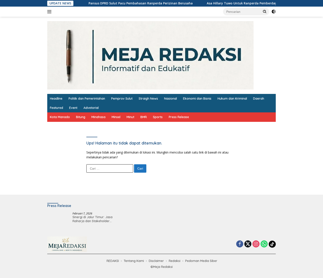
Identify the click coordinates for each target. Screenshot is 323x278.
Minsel (116, 117)
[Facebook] (239, 244)
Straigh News (148, 99)
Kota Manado (60, 117)
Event (73, 108)
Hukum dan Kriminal (232, 99)
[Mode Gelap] (273, 11)
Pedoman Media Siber (201, 261)
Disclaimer (156, 261)
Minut (130, 117)
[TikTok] (272, 244)
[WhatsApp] (264, 244)
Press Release (179, 117)
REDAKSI (113, 261)
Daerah (258, 99)
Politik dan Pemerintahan (87, 99)
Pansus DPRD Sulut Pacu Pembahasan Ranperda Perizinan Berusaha (133, 3)
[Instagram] (255, 244)
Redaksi (174, 261)
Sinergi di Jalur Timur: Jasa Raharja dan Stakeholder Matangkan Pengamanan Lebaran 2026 (93, 219)
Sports (158, 117)
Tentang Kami (134, 261)
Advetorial (91, 108)
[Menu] (50, 11)
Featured (56, 108)
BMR (143, 117)
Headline (56, 99)
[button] (264, 11)
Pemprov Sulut (121, 99)
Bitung (80, 117)
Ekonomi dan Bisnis (197, 99)
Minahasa (98, 117)
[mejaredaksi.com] (150, 55)
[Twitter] (247, 244)
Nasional (170, 99)
